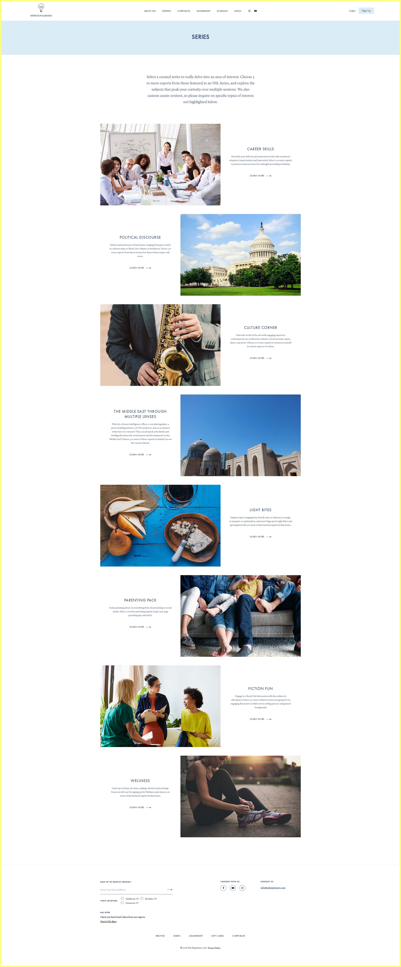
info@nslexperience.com (273, 887)
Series (176, 935)
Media (237, 11)
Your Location (108, 901)
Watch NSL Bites (108, 921)
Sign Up (366, 10)
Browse (160, 935)
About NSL (150, 11)
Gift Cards (217, 935)
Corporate (183, 11)
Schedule (222, 11)
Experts (166, 11)
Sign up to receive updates (116, 882)
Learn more (257, 175)
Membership (204, 11)
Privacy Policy (214, 947)
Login (352, 10)
